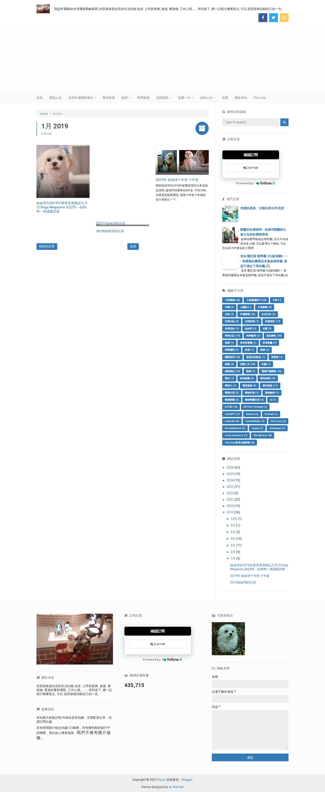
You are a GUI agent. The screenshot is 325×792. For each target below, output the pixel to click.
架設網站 (273, 335)
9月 (233, 525)
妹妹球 (250, 328)
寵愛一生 (184, 97)
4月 (233, 538)
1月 (233, 558)
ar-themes (176, 787)
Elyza (161, 779)
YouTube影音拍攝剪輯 (239, 442)
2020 (230, 506)
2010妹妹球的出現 (110, 231)
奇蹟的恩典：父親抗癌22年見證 (262, 208)
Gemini (252, 414)
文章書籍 (264, 307)
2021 (230, 499)
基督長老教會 (255, 357)
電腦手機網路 (271, 371)
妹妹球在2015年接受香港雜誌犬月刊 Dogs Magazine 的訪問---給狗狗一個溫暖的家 (62, 207)
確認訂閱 (251, 155)
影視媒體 (247, 378)
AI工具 (231, 406)
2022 (230, 493)
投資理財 (272, 321)
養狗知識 (267, 378)
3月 (233, 545)
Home (44, 113)
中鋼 (229, 307)
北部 (229, 314)
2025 (230, 474)
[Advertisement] (162, 60)
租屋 (249, 349)
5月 (233, 532)
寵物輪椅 (272, 392)
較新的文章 (47, 246)
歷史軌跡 (109, 97)
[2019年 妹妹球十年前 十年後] (182, 160)
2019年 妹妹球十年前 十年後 (177, 180)
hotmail (271, 414)
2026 (230, 467)
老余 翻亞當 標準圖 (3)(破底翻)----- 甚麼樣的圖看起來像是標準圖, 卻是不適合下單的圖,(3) (264, 261)
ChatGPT (232, 414)
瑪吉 (229, 378)
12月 (234, 518)
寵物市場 (252, 392)
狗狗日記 (232, 335)
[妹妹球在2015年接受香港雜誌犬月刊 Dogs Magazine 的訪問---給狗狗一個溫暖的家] (63, 171)
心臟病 (245, 307)
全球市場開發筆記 (80, 97)
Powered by (245, 183)
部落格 (277, 357)
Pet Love (260, 97)
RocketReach (235, 428)
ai (273, 399)
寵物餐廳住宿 (254, 399)
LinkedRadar (254, 421)
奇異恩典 (143, 97)
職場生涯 (232, 392)
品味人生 (206, 97)
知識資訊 (162, 97)
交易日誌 (232, 321)
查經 (229, 342)
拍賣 (225, 97)
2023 (230, 486)
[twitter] (273, 17)
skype (257, 428)
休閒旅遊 (252, 321)
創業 (229, 364)
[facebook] (262, 17)
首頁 (39, 97)
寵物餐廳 (232, 399)
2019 (230, 512)
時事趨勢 (232, 349)
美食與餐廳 (248, 342)
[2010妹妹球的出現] (122, 223)
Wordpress (262, 435)
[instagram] (284, 17)
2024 (230, 480)
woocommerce (236, 435)
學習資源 (249, 385)
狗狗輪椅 (253, 335)
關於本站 (241, 97)
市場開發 (247, 314)
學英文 (230, 385)
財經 (125, 97)
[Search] (284, 122)
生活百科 (268, 314)
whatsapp (277, 428)
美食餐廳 (269, 342)
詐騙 (266, 364)
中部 (277, 300)
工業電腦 (232, 300)
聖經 (250, 371)
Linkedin (232, 421)
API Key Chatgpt (255, 406)
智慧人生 (55, 97)
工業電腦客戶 (256, 300)
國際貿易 (232, 357)
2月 (233, 552)
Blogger (187, 779)
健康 (264, 349)
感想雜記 (232, 371)
